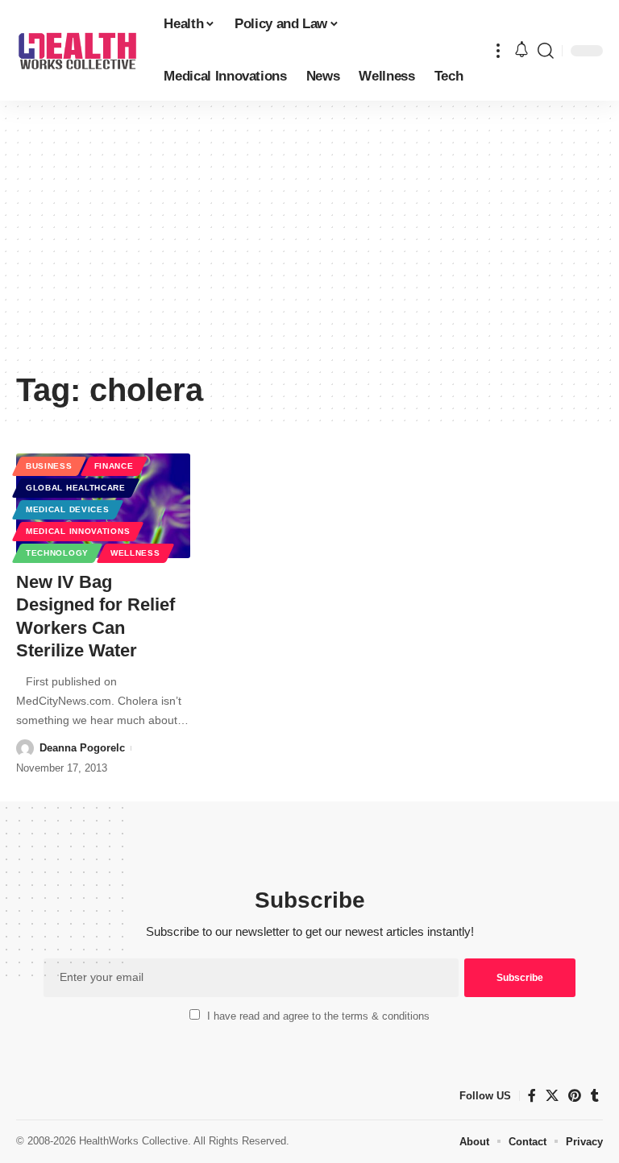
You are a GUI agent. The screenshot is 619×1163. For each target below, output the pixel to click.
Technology (57, 552)
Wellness (135, 552)
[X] (552, 1096)
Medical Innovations (78, 531)
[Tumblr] (595, 1096)
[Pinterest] (574, 1096)
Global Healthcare (76, 487)
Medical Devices (68, 509)
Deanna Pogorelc (82, 748)
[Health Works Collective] (77, 51)
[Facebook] (532, 1096)
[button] (498, 50)
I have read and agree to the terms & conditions (318, 1016)
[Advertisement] (309, 241)
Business (49, 465)
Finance (114, 465)
